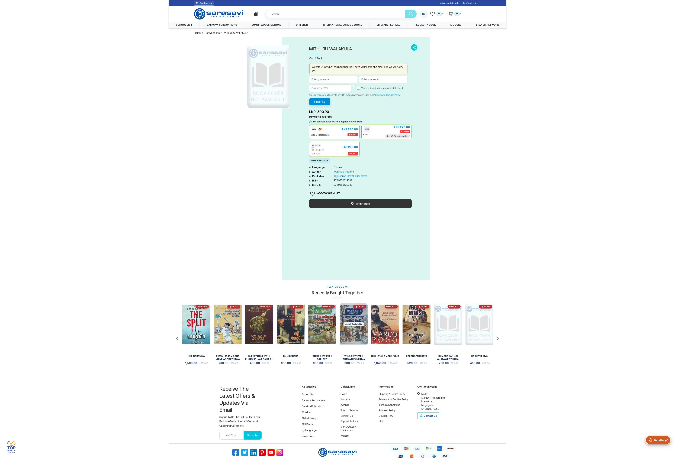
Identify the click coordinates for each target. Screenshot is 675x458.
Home (197, 32)
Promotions (308, 436)
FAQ (381, 421)
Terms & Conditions (389, 404)
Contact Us (346, 415)
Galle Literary (309, 418)
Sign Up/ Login (469, 3)
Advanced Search (449, 3)
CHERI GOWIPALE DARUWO (322, 357)
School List (308, 394)
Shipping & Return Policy (392, 393)
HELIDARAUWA (196, 356)
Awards (344, 404)
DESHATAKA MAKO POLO (385, 356)
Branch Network (349, 410)
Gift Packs (307, 424)
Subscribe (252, 435)
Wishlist (344, 435)
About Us (345, 399)
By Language (309, 430)
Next (498, 338)
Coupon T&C (386, 415)
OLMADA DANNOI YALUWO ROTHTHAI (448, 357)
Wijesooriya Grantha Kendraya (350, 175)
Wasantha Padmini (344, 171)
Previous (177, 338)
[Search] (411, 14)
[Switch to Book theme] (423, 14)
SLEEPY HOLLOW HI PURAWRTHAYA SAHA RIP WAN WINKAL (259, 358)
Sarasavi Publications (313, 400)
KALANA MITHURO (416, 356)
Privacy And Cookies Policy (386, 94)
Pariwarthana (212, 32)
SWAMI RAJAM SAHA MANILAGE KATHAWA (228, 357)
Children (306, 412)
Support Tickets (349, 421)
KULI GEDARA (290, 356)
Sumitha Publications (313, 406)
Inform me (319, 101)
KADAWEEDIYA (479, 356)
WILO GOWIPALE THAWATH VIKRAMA (353, 357)
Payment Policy (387, 410)
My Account (347, 430)
